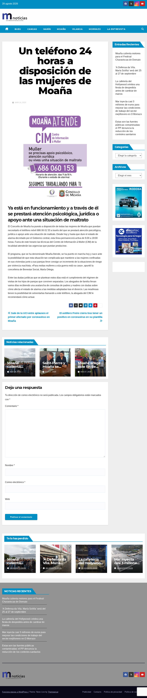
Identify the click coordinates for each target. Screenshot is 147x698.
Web (7, 499)
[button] (142, 29)
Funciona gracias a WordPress (15, 692)
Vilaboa (77, 29)
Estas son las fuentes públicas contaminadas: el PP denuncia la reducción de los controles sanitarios (127, 128)
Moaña (61, 29)
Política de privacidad (113, 692)
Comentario (11, 406)
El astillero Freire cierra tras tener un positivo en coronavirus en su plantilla (79, 315)
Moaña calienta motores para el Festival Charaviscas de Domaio (128, 56)
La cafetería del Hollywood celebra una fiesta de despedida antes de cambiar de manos (127, 87)
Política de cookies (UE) (135, 692)
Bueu (18, 29)
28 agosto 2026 (18, 568)
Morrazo (95, 29)
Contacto (97, 692)
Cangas (32, 29)
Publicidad (86, 692)
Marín (47, 29)
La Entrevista (116, 29)
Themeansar (53, 692)
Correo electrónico (15, 482)
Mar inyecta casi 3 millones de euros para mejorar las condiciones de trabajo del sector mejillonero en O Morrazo (128, 107)
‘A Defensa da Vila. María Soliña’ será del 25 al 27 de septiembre (128, 70)
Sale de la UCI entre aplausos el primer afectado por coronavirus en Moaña (29, 317)
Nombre (10, 465)
